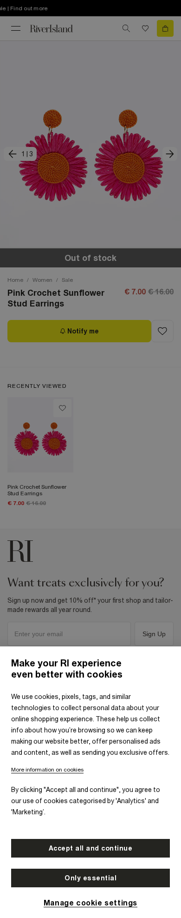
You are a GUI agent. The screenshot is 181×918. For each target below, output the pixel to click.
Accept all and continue (91, 848)
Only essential (90, 878)
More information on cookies (47, 769)
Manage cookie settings (90, 902)
